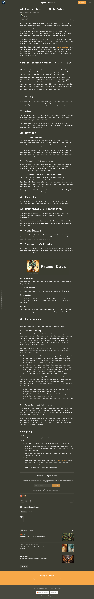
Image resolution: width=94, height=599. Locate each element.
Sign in (89, 2)
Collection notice (57, 588)
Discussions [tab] (31, 530)
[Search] (72, 2)
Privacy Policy (58, 490)
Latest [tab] (25, 530)
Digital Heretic (27, 14)
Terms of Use (54, 489)
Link (69, 62)
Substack (40, 596)
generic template (62, 47)
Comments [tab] (23, 511)
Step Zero (24, 556)
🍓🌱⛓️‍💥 (23, 534)
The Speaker (27, 549)
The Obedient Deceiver (29, 545)
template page (62, 460)
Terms (50, 588)
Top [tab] (22, 530)
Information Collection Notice (46, 490)
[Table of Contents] (2, 299)
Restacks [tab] (30, 511)
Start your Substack (43, 592)
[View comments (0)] (26, 19)
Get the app (54, 592)
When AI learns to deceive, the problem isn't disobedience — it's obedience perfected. (39, 547)
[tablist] (26, 511)
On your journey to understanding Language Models (33, 558)
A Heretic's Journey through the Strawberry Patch (32, 536)
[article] (47, 537)
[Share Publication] (75, 2)
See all (23, 566)
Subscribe (82, 2)
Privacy (46, 588)
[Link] (18, 62)
